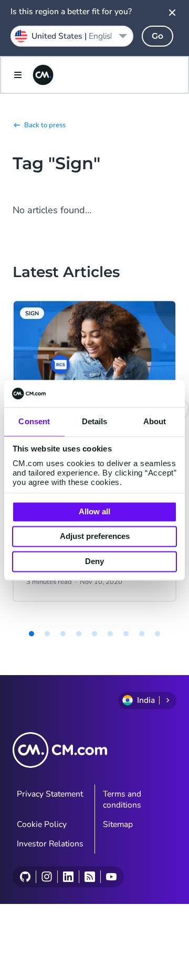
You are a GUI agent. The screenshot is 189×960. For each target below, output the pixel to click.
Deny (94, 561)
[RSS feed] (89, 876)
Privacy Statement (50, 794)
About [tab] (154, 421)
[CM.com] (43, 74)
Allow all (94, 511)
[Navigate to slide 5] (94, 634)
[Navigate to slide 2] (47, 634)
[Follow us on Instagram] (46, 876)
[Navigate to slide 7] (126, 634)
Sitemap (118, 824)
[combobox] (71, 36)
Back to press (45, 125)
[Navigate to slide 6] (110, 634)
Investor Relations (50, 843)
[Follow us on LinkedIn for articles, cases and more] (68, 876)
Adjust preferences (95, 536)
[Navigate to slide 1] (31, 634)
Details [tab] (95, 421)
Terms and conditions (122, 799)
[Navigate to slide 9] (157, 634)
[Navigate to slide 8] (142, 634)
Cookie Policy (42, 824)
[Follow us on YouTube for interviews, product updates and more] (111, 876)
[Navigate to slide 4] (79, 634)
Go (157, 36)
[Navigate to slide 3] (63, 634)
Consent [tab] (34, 421)
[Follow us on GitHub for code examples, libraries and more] (25, 876)
